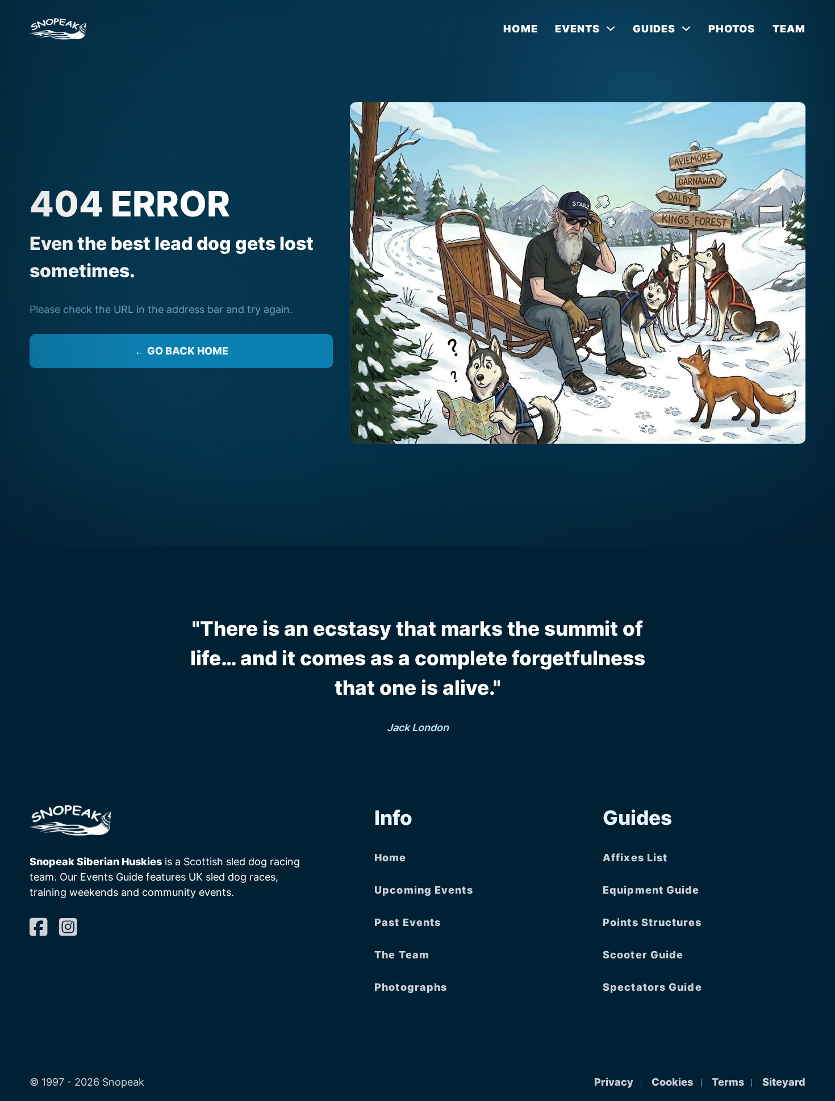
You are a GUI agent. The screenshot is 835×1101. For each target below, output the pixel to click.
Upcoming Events (423, 890)
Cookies (672, 1082)
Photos (731, 29)
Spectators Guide (652, 987)
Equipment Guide (651, 890)
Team (789, 29)
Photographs (410, 987)
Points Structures (652, 922)
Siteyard (783, 1082)
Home (520, 29)
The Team (401, 955)
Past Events (407, 922)
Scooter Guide (643, 955)
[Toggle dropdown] (611, 28)
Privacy (613, 1082)
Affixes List (635, 858)
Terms (728, 1082)
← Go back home (181, 351)
